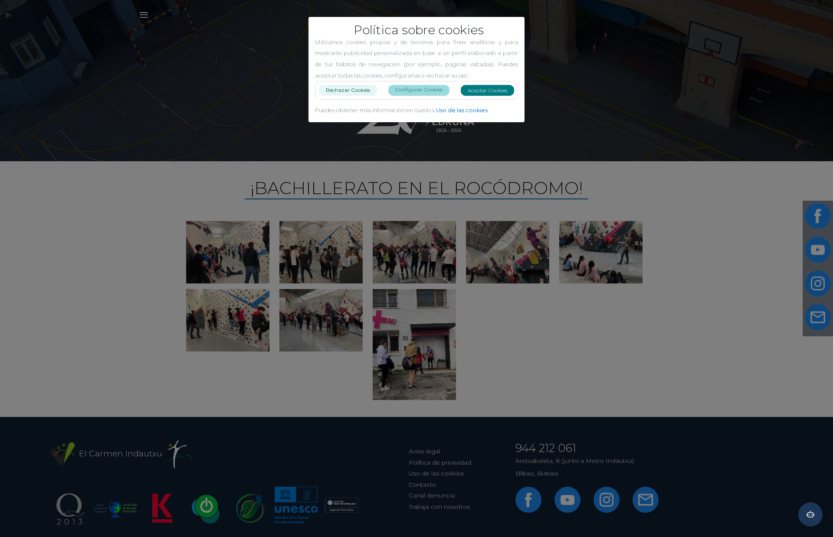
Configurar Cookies (419, 89)
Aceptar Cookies (487, 90)
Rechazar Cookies (348, 90)
